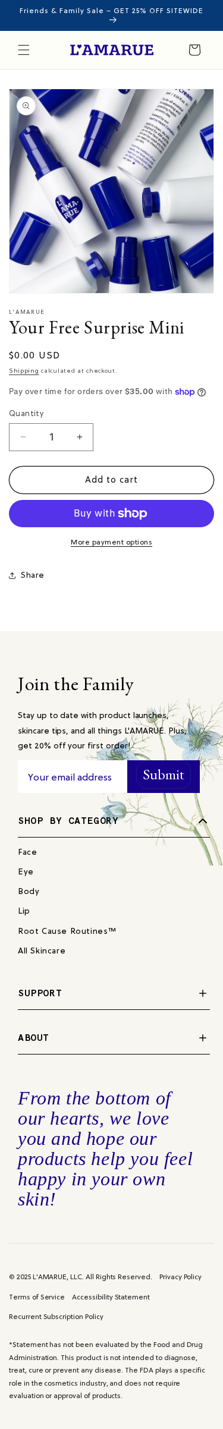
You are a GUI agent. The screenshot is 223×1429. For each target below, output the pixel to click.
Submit (163, 774)
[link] (27, 852)
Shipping (24, 370)
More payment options (111, 542)
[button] (24, 50)
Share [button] (33, 575)
